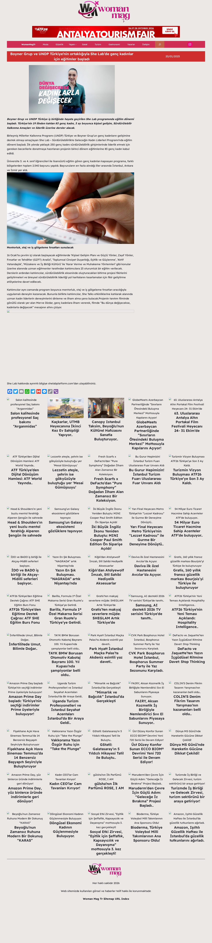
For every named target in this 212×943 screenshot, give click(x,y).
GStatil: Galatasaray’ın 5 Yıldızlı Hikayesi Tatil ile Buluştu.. (106, 751)
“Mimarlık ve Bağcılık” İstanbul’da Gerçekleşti (106, 696)
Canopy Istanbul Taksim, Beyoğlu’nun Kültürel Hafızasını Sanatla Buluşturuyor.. (106, 430)
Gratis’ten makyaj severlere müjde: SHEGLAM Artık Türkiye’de (106, 616)
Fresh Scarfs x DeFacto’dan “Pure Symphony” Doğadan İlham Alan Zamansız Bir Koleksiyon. (106, 490)
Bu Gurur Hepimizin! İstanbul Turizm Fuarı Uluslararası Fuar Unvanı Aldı (146, 476)
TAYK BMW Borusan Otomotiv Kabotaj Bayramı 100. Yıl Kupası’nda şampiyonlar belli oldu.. (65, 664)
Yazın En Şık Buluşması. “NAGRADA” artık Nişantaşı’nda (65, 576)
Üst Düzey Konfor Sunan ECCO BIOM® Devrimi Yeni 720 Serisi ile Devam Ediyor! (147, 753)
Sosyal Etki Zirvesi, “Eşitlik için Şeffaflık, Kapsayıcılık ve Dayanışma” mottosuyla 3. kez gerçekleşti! (106, 842)
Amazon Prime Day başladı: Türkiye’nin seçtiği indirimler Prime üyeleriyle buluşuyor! (25, 705)
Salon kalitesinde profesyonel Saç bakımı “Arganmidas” (25, 419)
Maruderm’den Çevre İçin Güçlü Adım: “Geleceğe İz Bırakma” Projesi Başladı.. (146, 797)
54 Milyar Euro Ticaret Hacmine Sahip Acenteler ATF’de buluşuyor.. (187, 528)
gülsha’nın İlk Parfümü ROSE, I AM (106, 785)
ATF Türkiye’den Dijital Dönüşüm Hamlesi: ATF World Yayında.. (25, 476)
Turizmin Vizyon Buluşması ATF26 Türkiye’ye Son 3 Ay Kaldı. (187, 476)
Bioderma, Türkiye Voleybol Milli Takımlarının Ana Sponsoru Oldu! (146, 833)
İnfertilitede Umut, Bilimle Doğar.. (25, 646)
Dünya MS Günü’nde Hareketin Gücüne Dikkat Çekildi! (187, 748)
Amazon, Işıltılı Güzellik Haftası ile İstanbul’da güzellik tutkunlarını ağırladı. (187, 833)
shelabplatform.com (60, 383)
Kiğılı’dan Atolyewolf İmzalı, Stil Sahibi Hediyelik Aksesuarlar (106, 576)
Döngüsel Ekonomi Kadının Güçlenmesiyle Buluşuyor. (65, 829)
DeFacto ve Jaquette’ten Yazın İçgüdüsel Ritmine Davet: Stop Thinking (187, 655)
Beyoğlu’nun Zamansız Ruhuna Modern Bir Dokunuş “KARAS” (25, 833)
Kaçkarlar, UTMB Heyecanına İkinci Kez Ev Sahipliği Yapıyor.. (65, 428)
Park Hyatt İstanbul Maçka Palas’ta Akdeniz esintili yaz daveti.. (106, 655)
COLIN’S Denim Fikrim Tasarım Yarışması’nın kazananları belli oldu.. (187, 705)
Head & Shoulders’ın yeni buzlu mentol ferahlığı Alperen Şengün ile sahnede (24, 528)
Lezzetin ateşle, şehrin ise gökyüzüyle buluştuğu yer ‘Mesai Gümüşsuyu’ (65, 478)
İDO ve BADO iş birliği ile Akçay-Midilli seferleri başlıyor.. (25, 576)
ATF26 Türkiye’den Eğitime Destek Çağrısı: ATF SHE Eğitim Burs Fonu (25, 616)
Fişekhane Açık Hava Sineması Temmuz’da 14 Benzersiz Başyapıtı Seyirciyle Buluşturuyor (25, 757)
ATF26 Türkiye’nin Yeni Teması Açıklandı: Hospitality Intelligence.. (187, 618)
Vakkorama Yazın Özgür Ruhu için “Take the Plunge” (65, 744)
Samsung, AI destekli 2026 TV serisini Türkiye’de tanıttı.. (146, 611)
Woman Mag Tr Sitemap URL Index (106, 898)
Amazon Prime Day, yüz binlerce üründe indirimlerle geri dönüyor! (25, 794)
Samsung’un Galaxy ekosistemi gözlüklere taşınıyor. (65, 526)
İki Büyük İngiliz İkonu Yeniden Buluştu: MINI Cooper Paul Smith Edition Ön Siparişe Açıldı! (106, 538)
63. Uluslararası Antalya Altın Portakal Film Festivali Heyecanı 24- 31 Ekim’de (186, 422)
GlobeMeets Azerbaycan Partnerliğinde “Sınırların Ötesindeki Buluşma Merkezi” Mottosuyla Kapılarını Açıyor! (146, 435)
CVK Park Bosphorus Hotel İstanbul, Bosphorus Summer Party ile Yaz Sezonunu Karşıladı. (147, 662)
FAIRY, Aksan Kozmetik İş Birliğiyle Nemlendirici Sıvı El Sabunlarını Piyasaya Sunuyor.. (146, 712)
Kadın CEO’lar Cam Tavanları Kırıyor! (65, 785)
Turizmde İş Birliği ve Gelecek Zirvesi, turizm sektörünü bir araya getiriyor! (187, 794)
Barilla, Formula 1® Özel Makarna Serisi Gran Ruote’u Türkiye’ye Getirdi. (65, 616)
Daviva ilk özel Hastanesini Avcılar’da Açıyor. (146, 570)
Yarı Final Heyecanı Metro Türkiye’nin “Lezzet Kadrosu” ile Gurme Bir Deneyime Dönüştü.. (146, 535)
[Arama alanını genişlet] (159, 44)
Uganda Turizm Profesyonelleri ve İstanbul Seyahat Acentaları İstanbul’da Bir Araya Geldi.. (65, 712)
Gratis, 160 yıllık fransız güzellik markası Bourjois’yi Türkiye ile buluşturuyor (187, 579)
